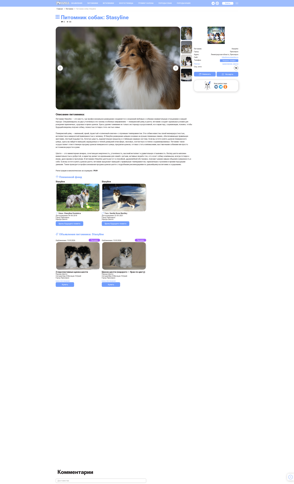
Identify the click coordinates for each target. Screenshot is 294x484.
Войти (227, 3)
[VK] (216, 87)
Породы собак (165, 3)
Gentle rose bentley (118, 213)
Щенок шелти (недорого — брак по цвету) (123, 272)
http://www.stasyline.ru (230, 57)
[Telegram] (221, 87)
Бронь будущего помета (69, 224)
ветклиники (108, 3)
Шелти (64, 219)
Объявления (76, 3)
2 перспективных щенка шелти (72, 272)
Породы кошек (184, 3)
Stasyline (60, 181)
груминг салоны (145, 3)
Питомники (92, 3)
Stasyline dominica (72, 213)
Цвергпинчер (227, 64)
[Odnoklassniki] (225, 87)
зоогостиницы (126, 3)
